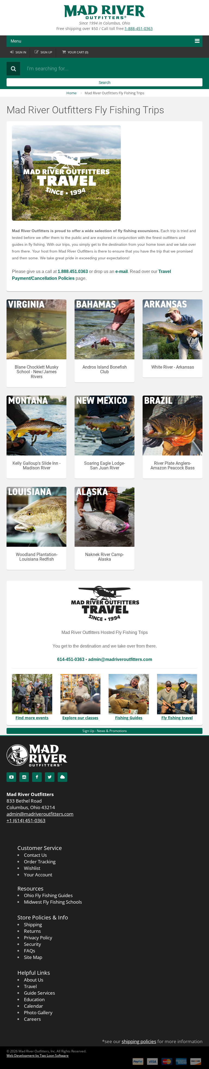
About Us (33, 980)
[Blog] (62, 777)
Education (34, 999)
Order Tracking (40, 861)
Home (71, 92)
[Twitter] (49, 777)
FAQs (29, 950)
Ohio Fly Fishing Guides (48, 895)
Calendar (33, 1006)
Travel (30, 986)
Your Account (38, 874)
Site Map (33, 957)
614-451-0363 (70, 659)
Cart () (78, 52)
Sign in (21, 52)
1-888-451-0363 (139, 28)
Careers (32, 1019)
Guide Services (39, 993)
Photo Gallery (38, 1012)
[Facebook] (37, 777)
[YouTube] (11, 777)
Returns (32, 931)
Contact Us (35, 855)
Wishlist (32, 868)
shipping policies (139, 1041)
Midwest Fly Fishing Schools (53, 902)
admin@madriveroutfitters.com (40, 814)
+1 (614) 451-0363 (26, 820)
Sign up (46, 52)
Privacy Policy (38, 937)
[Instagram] (24, 777)
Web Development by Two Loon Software (38, 1055)
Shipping (33, 924)
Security (32, 944)
